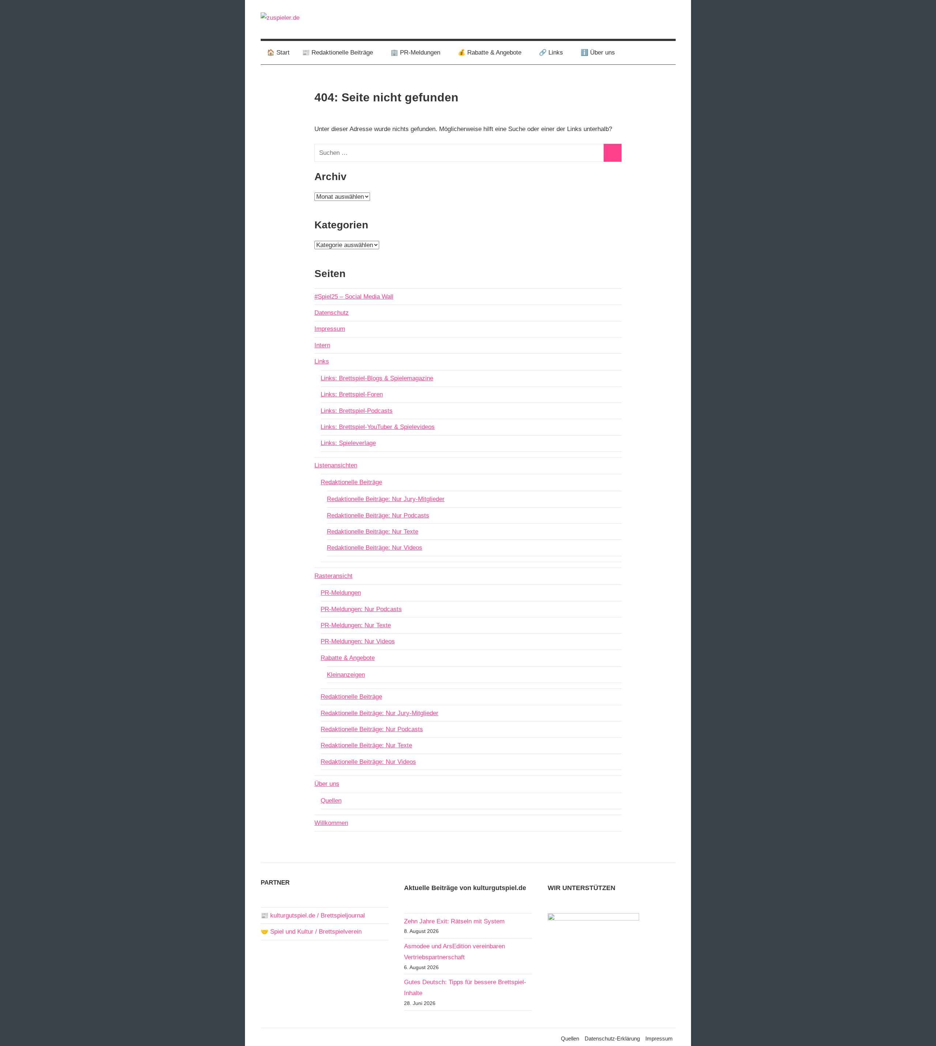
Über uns (326, 783)
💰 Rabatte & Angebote (489, 52)
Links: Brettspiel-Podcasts (357, 410)
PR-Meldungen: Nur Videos (358, 641)
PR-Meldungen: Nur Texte (356, 625)
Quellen (331, 800)
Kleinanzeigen (346, 674)
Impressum (329, 328)
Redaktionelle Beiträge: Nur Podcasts (378, 515)
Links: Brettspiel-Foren (352, 394)
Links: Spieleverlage (348, 443)
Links (321, 361)
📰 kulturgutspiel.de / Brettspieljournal (313, 915)
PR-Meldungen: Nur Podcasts (361, 609)
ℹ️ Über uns (598, 52)
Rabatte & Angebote (348, 657)
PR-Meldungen (341, 592)
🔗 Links (551, 52)
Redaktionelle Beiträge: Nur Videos (374, 547)
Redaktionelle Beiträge (351, 482)
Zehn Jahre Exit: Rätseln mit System (454, 921)
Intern (322, 345)
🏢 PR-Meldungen (415, 52)
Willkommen (331, 822)
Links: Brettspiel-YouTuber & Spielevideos (378, 426)
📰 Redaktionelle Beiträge (337, 52)
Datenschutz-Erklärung (612, 1038)
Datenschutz (331, 312)
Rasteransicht (333, 575)
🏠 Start (278, 52)
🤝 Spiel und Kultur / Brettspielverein (311, 931)
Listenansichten (335, 465)
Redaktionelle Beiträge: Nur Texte (372, 531)
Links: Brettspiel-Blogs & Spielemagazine (377, 378)
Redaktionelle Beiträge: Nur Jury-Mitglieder (386, 499)
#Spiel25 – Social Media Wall (353, 296)
